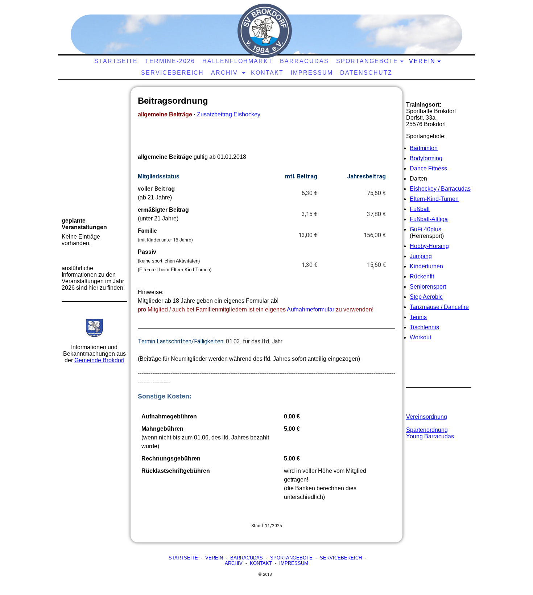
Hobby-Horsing (429, 246)
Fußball (420, 209)
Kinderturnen (426, 266)
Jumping (421, 256)
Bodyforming (426, 158)
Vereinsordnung (426, 417)
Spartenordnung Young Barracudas (430, 433)
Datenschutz (366, 73)
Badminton (424, 148)
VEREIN (214, 558)
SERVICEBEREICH (341, 558)
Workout (420, 337)
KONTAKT (267, 73)
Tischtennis (424, 327)
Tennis (418, 317)
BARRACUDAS (246, 558)
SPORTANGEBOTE (291, 558)
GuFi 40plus (425, 229)
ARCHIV (234, 563)
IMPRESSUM (293, 563)
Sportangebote (367, 61)
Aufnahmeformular (310, 309)
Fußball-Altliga (429, 219)
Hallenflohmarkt (237, 61)
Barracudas (304, 61)
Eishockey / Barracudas (440, 189)
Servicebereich (172, 73)
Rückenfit (422, 276)
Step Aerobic (426, 297)
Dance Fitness (428, 168)
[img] (264, 31)
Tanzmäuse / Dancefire (439, 307)
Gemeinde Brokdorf (99, 360)
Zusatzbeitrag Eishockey (228, 114)
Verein (422, 61)
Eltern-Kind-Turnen (434, 199)
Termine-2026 (170, 61)
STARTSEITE (116, 61)
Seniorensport (428, 287)
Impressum (312, 73)
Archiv (225, 73)
